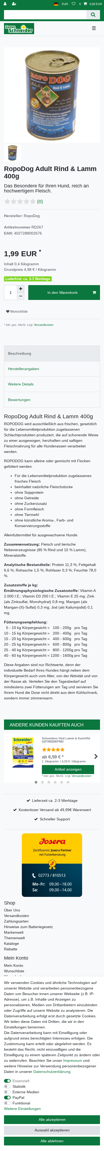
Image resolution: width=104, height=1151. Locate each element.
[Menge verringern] (20, 296)
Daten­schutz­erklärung (51, 1071)
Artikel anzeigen (68, 769)
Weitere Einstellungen (22, 1109)
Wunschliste (18, 311)
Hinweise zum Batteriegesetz (28, 927)
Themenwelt (14, 938)
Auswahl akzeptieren (52, 1130)
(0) (40, 201)
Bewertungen (19, 400)
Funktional (21, 1103)
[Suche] (93, 14)
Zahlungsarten (16, 921)
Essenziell (21, 1081)
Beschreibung (19, 353)
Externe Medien (26, 1092)
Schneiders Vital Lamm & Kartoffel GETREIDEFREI (66, 740)
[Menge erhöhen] (20, 289)
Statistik (19, 1086)
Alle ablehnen (52, 1141)
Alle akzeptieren (52, 1119)
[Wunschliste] (73, 4)
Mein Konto (13, 965)
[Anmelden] (5, 4)
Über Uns (12, 910)
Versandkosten (43, 324)
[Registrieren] (14, 4)
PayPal (18, 1097)
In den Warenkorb (62, 292)
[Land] (56, 4)
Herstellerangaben (23, 369)
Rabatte (10, 949)
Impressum (72, 1060)
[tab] (52, 353)
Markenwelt (13, 932)
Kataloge (11, 943)
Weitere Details (21, 384)
